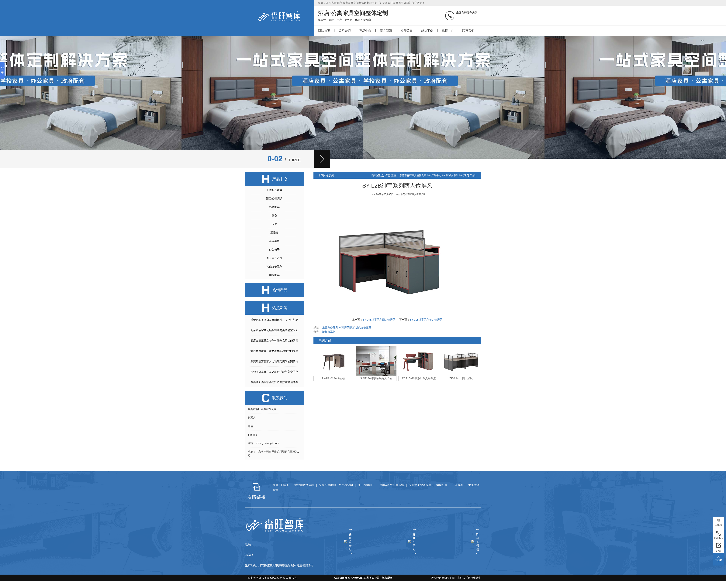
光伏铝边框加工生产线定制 (336, 485)
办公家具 (274, 207)
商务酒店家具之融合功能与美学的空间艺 (274, 330)
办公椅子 (274, 249)
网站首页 (324, 30)
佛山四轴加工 (366, 485)
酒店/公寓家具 (274, 198)
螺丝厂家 (442, 485)
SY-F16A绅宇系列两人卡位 (334, 378)
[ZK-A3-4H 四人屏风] (418, 361)
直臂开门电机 (281, 485)
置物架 (274, 232)
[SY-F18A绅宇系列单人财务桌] (376, 361)
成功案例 (427, 30)
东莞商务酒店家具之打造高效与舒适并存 (274, 382)
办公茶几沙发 (274, 258)
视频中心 (448, 30)
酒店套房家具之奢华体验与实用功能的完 (274, 340)
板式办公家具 (363, 327)
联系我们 (468, 30)
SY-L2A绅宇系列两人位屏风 (461, 378)
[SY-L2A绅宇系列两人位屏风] (461, 361)
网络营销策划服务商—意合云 (448, 577)
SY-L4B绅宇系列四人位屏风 (379, 319)
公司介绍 (345, 30)
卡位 (274, 224)
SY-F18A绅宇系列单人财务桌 (376, 378)
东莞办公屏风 (330, 327)
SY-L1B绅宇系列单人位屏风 (426, 319)
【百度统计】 (473, 577)
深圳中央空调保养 (420, 485)
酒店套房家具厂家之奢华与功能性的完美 (274, 351)
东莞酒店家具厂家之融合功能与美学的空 (274, 371)
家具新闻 (386, 30)
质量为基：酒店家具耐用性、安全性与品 (274, 319)
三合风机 (458, 485)
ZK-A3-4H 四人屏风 (418, 378)
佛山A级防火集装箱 (391, 485)
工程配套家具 (274, 190)
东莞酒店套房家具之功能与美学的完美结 (274, 361)
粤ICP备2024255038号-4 (282, 577)
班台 (274, 215)
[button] (322, 159)
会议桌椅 (274, 241)
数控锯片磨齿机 (304, 485)
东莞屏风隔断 (347, 327)
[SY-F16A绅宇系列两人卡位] (333, 361)
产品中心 (365, 30)
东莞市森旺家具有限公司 (413, 175)
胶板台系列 (452, 175)
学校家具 (274, 275)
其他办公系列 (274, 266)
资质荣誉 (406, 30)
